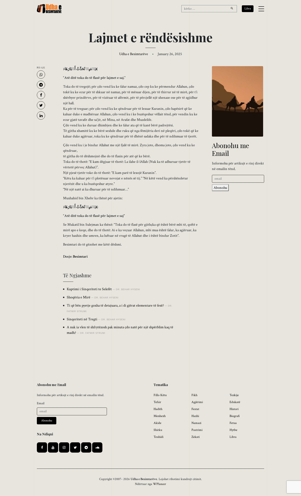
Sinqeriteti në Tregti (82, 319)
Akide (157, 423)
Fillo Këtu (160, 395)
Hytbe (233, 430)
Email (40, 403)
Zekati (195, 437)
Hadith (158, 409)
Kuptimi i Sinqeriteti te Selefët (89, 289)
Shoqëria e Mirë (78, 297)
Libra (233, 437)
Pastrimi (197, 430)
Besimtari (80, 256)
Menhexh (160, 416)
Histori (234, 409)
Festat (195, 409)
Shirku (158, 430)
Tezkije (234, 395)
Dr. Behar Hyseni (128, 289)
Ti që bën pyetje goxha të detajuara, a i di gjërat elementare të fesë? (115, 305)
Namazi (196, 423)
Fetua (233, 423)
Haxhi (195, 416)
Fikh (194, 395)
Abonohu (220, 187)
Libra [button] (247, 8)
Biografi (235, 416)
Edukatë (235, 402)
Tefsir (157, 402)
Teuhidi (158, 437)
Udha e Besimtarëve (133, 54)
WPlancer (159, 484)
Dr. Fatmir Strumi (92, 333)
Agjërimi (197, 402)
